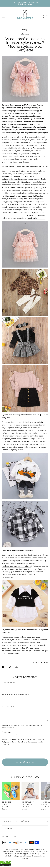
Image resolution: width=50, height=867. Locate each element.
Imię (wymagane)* (11, 683)
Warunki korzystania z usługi (28, 742)
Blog (25, 30)
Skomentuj (9, 733)
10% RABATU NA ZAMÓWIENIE (17, 821)
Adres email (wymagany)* (16, 695)
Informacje (8, 829)
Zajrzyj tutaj (10, 836)
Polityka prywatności (9, 742)
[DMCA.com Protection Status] (6, 866)
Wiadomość (8, 707)
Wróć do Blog (26, 762)
